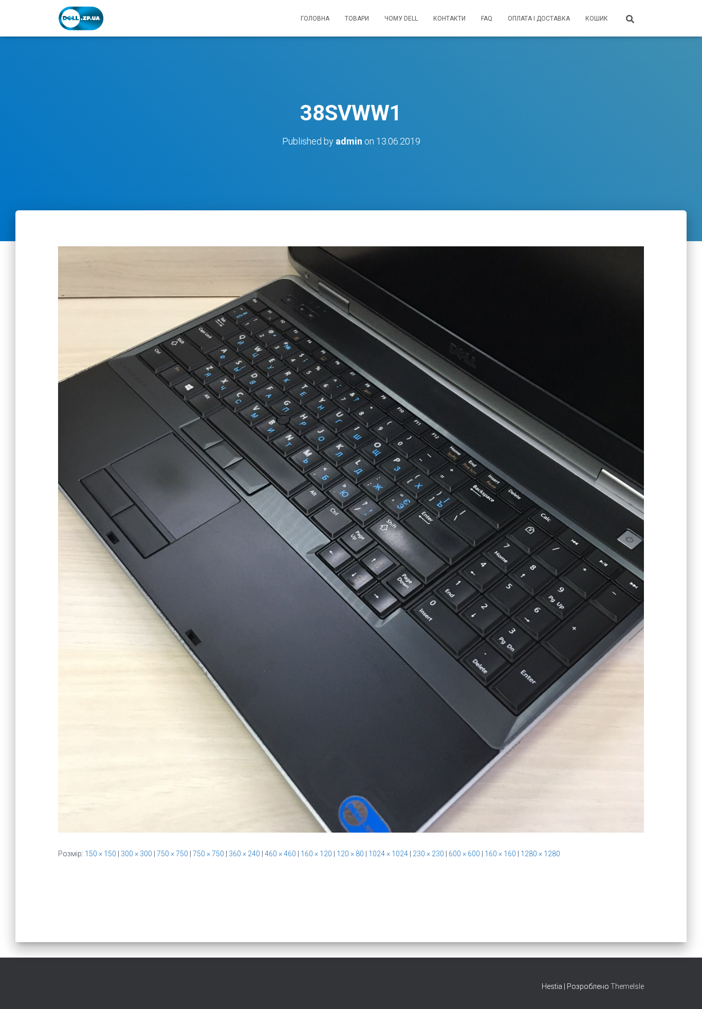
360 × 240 (244, 854)
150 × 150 (100, 854)
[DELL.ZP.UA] (81, 18)
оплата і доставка (539, 18)
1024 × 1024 (388, 854)
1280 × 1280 (540, 854)
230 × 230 (428, 854)
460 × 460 (280, 854)
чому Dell (401, 18)
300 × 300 (136, 854)
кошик (596, 18)
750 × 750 (172, 854)
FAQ (486, 18)
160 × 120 (316, 854)
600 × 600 (464, 854)
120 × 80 (350, 854)
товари (357, 18)
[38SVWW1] (351, 539)
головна (315, 18)
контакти (449, 18)
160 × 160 (500, 854)
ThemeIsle (627, 986)
